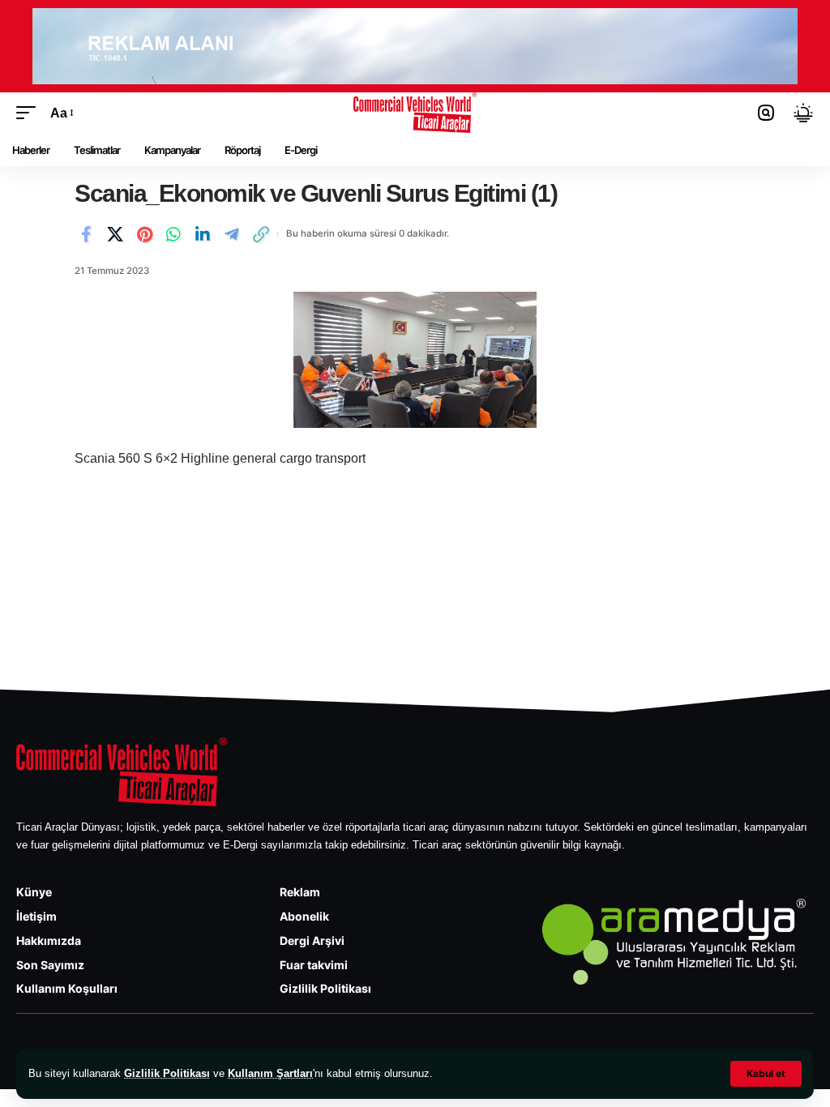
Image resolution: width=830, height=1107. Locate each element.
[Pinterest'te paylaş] (144, 234)
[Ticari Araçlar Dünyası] (415, 112)
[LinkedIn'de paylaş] (202, 234)
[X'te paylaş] (115, 234)
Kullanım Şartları (270, 1073)
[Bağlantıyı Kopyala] (261, 234)
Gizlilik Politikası (167, 1073)
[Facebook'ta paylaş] (86, 234)
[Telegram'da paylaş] (231, 234)
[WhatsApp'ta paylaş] (173, 234)
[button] (766, 1074)
